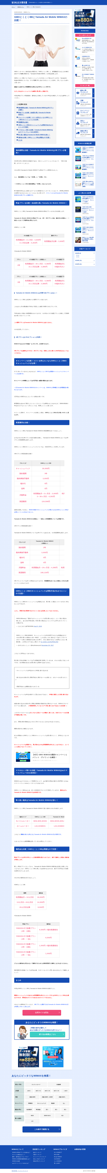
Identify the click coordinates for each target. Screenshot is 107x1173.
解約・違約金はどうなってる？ (20, 1156)
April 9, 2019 (38, 626)
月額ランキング (37, 1154)
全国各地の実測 (80, 1149)
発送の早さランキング (39, 1161)
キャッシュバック (41, 1103)
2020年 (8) (78, 253)
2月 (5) (77, 255)
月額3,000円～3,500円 (47, 1097)
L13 (32, 1121)
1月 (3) (77, 257)
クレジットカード (36, 1084)
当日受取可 (29, 1109)
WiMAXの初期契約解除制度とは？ (21, 1159)
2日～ (47, 1109)
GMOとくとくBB (45, 752)
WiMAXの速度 (16, 1161)
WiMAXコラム (27, 12)
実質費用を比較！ (23, 122)
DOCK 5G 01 (47, 1115)
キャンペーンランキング (39, 1156)
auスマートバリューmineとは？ (20, 1163)
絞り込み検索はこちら (47, 1034)
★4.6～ (29, 1090)
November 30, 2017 (47, 645)
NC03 (32, 1115)
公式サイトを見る (41, 1012)
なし (64, 1103)
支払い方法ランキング (39, 1159)
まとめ (20, 140)
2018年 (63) (78, 264)
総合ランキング (37, 1152)
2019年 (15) (78, 260)
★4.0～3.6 (47, 1090)
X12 (62, 1115)
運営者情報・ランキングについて (20, 1170)
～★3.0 (65, 1090)
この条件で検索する (41, 1129)
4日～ (65, 1109)
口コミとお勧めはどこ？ (18, 1154)
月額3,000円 (32, 1097)
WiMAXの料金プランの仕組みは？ (21, 1152)
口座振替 (58, 1084)
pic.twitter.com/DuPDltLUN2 (49, 642)
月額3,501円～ (62, 1097)
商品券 (53, 1103)
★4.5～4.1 (38, 1090)
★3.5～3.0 (56, 1090)
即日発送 (38, 1109)
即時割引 (30, 1103)
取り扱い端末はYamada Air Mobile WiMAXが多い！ (34, 134)
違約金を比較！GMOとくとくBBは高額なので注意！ (34, 137)
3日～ (56, 1109)
